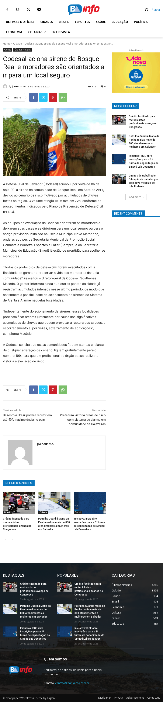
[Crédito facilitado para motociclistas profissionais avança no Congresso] (19, 503)
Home (6, 43)
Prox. (117, 71)
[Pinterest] (53, 97)
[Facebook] (7, 9)
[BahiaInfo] (83, 9)
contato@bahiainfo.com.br (72, 683)
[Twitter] (28, 9)
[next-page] (12, 539)
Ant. (155, 71)
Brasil (7, 512)
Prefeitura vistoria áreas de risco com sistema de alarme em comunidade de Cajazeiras (83, 419)
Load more (134, 197)
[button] (151, 10)
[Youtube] (39, 9)
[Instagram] (18, 9)
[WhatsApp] (63, 97)
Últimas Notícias (23, 49)
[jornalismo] (5, 86)
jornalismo (18, 86)
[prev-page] (5, 539)
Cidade (17, 43)
